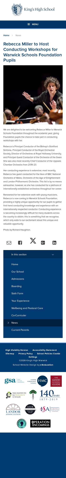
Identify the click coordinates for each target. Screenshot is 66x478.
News (18, 35)
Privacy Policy (25, 353)
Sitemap (10, 353)
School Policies (45, 353)
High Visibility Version (16, 350)
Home (6, 35)
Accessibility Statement (45, 350)
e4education (46, 365)
